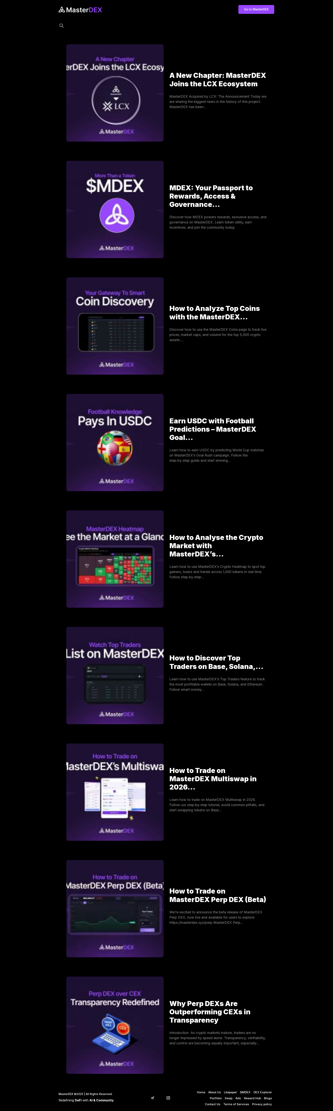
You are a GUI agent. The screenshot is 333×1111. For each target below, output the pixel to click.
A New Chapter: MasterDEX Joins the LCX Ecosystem (217, 79)
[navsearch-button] (61, 26)
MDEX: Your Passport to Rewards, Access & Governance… (211, 196)
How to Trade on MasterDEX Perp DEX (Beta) (217, 895)
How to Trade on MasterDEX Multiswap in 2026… (213, 778)
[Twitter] (160, 1098)
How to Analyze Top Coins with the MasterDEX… (214, 312)
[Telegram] (152, 1098)
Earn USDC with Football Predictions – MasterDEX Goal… (212, 429)
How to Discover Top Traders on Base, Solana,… (216, 662)
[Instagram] (168, 1098)
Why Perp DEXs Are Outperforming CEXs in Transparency (210, 1011)
